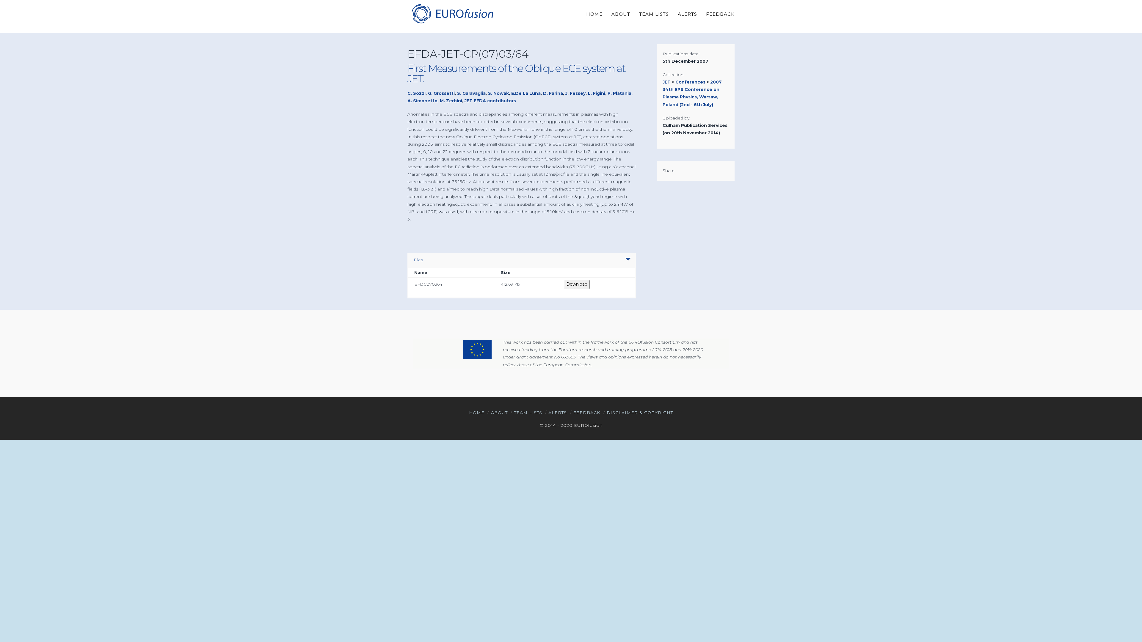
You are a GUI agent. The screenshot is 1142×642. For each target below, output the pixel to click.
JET (667, 82)
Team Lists (528, 412)
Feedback (586, 412)
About (499, 412)
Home (476, 412)
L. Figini (596, 93)
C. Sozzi (416, 93)
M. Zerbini (451, 100)
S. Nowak (498, 93)
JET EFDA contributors (490, 100)
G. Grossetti (441, 93)
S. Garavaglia (471, 93)
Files (418, 259)
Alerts (557, 412)
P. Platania (619, 93)
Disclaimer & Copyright (640, 412)
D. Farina (553, 93)
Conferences (690, 82)
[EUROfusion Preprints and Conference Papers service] (452, 13)
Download (576, 284)
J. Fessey (575, 93)
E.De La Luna (526, 93)
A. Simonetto (422, 100)
